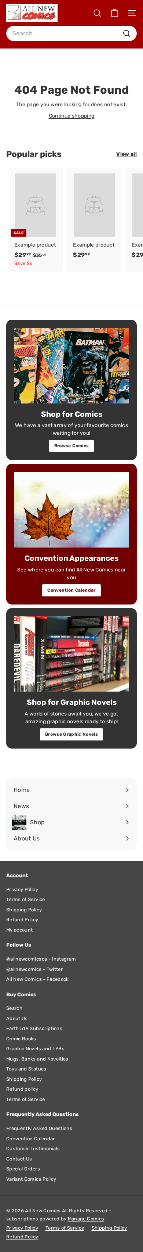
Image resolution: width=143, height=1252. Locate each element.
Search (14, 1008)
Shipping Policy (24, 909)
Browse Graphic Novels (71, 734)
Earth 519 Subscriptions (34, 1028)
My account (19, 930)
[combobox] (71, 33)
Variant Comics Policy (31, 1179)
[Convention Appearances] (71, 510)
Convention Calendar (71, 590)
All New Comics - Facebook (37, 979)
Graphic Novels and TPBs (35, 1048)
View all (126, 154)
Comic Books (21, 1038)
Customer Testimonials (33, 1148)
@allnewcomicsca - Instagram (41, 959)
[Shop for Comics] (71, 365)
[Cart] (114, 13)
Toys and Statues (26, 1069)
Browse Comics (71, 445)
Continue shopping (72, 116)
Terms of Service (25, 899)
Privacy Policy (22, 889)
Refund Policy (22, 919)
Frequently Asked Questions (39, 1128)
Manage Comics (86, 1218)
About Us (17, 1018)
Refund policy (22, 1089)
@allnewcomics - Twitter (34, 969)
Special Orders (23, 1169)
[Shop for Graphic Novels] (71, 654)
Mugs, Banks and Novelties (37, 1059)
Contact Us (19, 1159)
